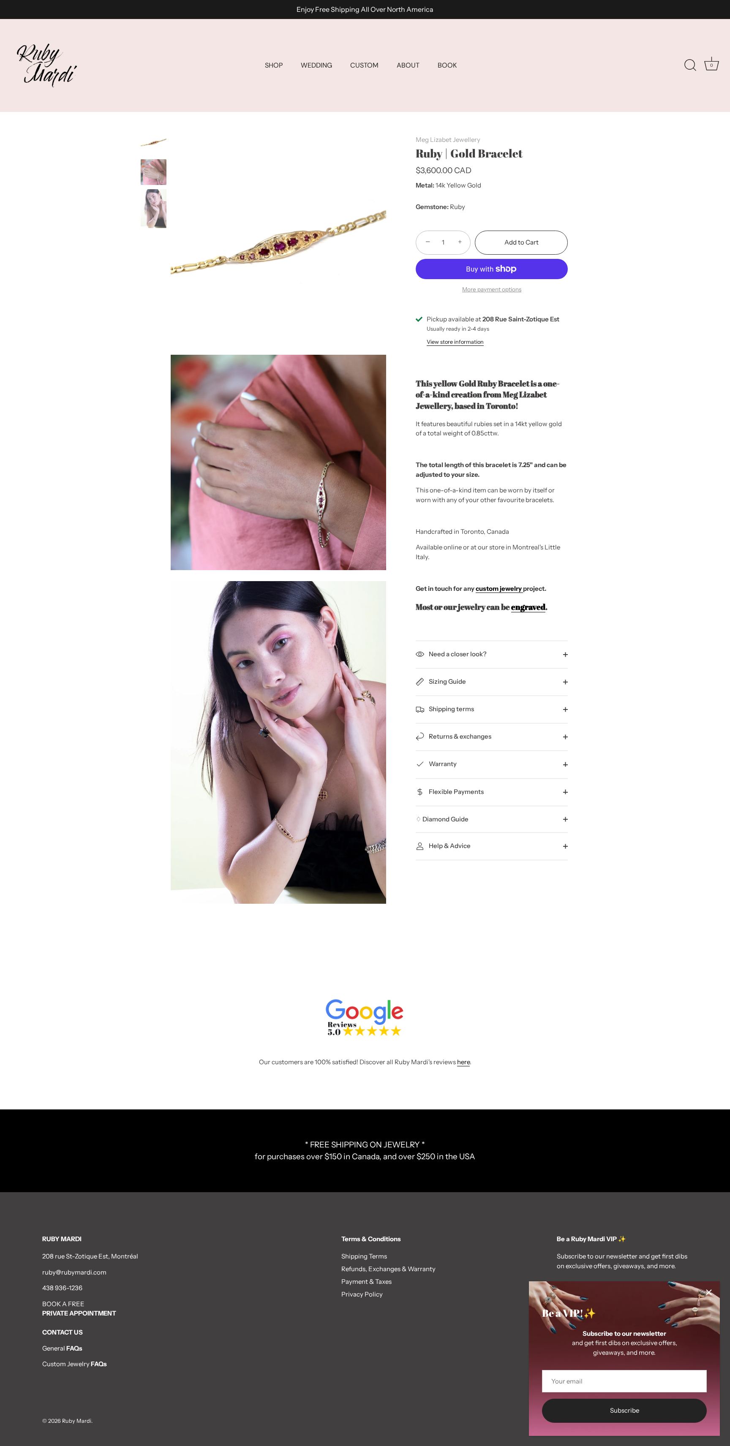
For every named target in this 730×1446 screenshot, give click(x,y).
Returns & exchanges (459, 736)
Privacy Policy (362, 1294)
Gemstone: (432, 207)
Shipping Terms (364, 1256)
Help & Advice (449, 846)
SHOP (274, 65)
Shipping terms (451, 709)
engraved (528, 606)
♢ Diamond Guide (442, 819)
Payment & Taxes (366, 1281)
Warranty (442, 764)
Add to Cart (521, 242)
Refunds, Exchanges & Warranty (388, 1269)
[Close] (709, 1292)
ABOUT (408, 65)
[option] (153, 143)
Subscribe (624, 1410)
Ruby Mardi (76, 1421)
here (463, 1062)
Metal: (425, 185)
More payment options (491, 289)
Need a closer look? (457, 654)
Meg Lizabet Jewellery (448, 140)
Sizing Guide (447, 681)
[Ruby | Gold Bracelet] (153, 172)
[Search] (690, 65)
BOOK (447, 65)
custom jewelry (499, 588)
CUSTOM (364, 65)
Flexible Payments (456, 791)
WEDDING (316, 65)
